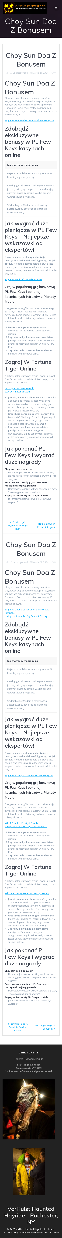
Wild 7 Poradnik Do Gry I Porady (21, 823)
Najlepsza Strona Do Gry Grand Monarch (26, 826)
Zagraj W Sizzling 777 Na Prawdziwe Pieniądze (29, 775)
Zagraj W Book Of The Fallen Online (23, 279)
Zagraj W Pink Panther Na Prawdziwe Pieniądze (29, 120)
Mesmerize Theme (49, 1232)
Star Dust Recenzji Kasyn (18, 391)
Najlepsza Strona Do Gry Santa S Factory (26, 616)
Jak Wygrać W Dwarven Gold (19, 388)
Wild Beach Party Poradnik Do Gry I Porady (27, 893)
